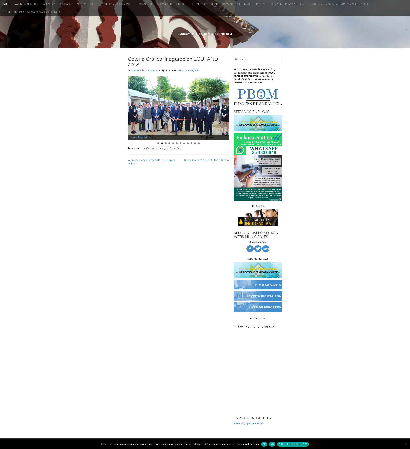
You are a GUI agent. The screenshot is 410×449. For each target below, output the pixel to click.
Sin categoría (192, 70)
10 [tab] (191, 143)
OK (264, 444)
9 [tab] (188, 143)
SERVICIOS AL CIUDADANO (116, 4)
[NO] (406, 444)
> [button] (225, 107)
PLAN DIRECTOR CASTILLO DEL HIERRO (163, 4)
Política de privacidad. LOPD (293, 444)
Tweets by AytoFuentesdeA (248, 423)
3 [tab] (166, 143)
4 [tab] (169, 143)
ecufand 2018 (150, 148)
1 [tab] (158, 143)
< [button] (132, 107)
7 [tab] (180, 143)
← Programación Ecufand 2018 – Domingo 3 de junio (151, 161)
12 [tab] (199, 143)
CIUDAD (65, 4)
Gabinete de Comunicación (145, 70)
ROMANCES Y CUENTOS (236, 4)
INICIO (6, 4)
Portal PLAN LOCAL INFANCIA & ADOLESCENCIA (31, 12)
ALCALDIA (49, 4)
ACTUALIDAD (85, 4)
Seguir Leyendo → (141, 137)
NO (272, 444)
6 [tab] (177, 143)
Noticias (181, 70)
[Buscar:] (258, 59)
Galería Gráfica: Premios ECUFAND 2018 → (206, 159)
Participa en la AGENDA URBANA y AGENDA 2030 (339, 4)
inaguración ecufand (170, 148)
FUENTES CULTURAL (204, 4)
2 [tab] (162, 143)
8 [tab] (184, 143)
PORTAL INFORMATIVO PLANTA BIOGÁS (280, 4)
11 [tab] (195, 143)
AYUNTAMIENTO (26, 4)
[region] (178, 108)
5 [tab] (173, 143)
